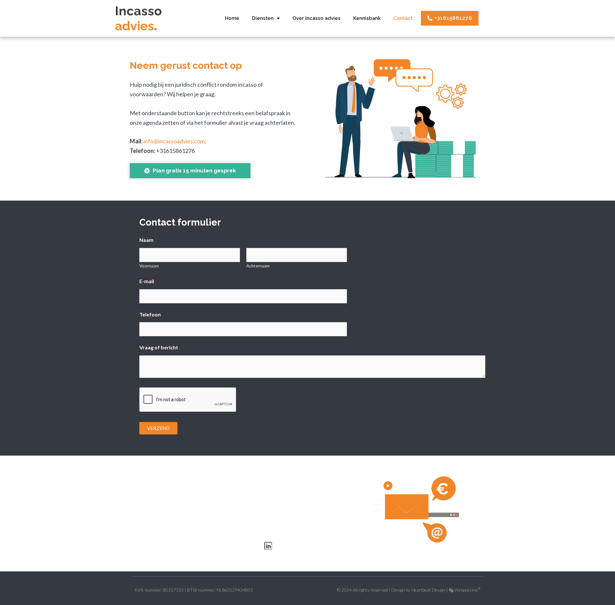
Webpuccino (466, 590)
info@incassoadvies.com (174, 141)
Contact (403, 18)
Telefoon (150, 314)
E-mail (148, 281)
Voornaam (149, 265)
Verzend (158, 428)
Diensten (263, 18)
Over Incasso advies (316, 18)
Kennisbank (367, 18)
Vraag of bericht (158, 347)
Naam (148, 240)
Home (232, 18)
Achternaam (258, 265)
